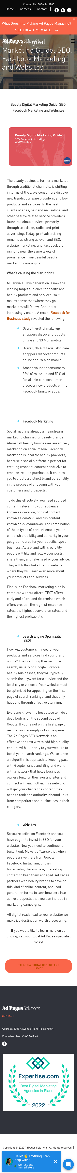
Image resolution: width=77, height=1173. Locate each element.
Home (10, 9)
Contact (42, 9)
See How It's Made (33, 30)
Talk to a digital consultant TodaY (38, 966)
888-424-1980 (46, 4)
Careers (25, 9)
